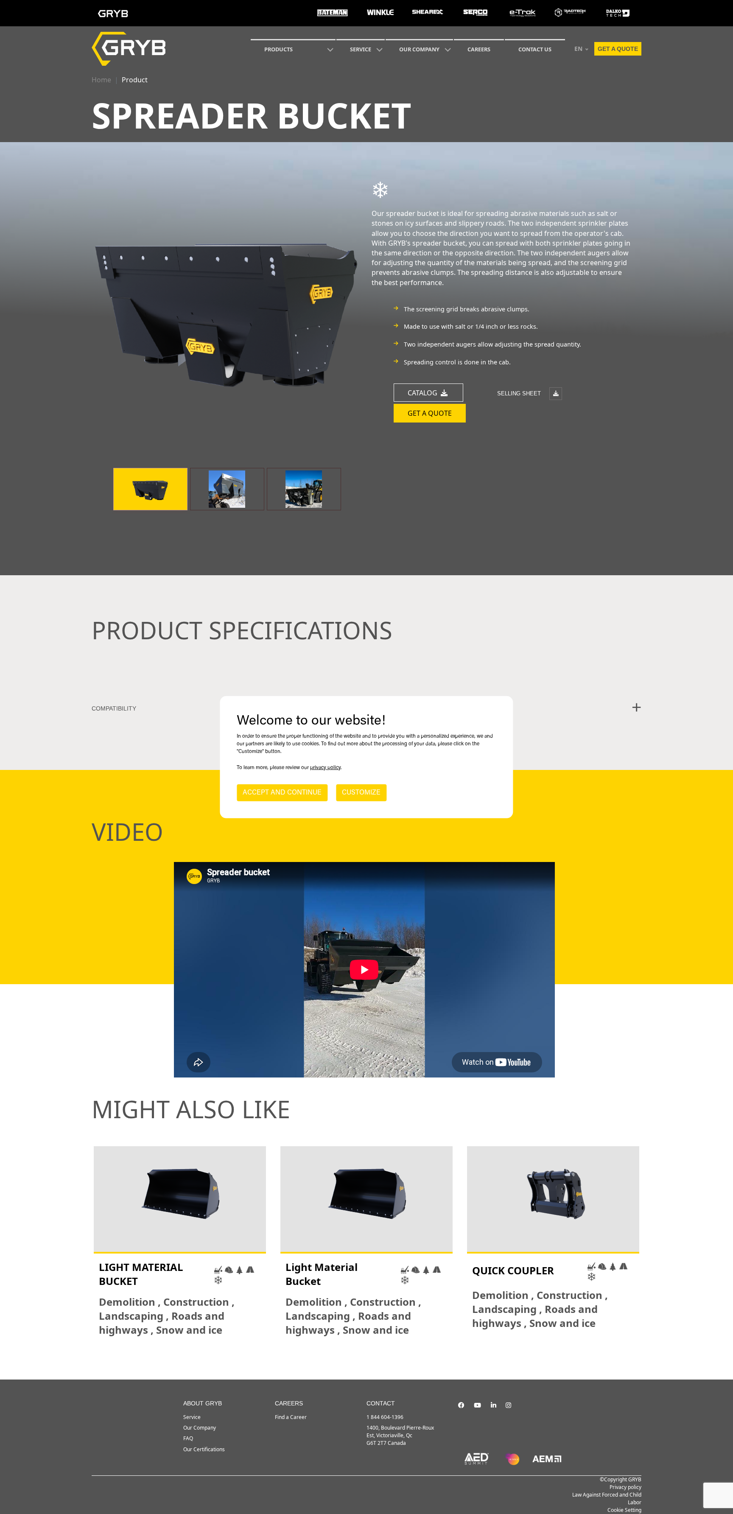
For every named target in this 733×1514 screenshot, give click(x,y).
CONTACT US (534, 49)
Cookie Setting (624, 1510)
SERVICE (360, 49)
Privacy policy (625, 1487)
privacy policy (325, 767)
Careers (478, 49)
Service (192, 1417)
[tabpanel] (180, 1241)
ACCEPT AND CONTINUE (282, 792)
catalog (423, 392)
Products (278, 49)
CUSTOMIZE (361, 792)
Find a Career (291, 1417)
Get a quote (618, 48)
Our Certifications (204, 1449)
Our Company (419, 49)
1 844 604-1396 (384, 1417)
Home (101, 79)
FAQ (188, 1438)
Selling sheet (520, 393)
